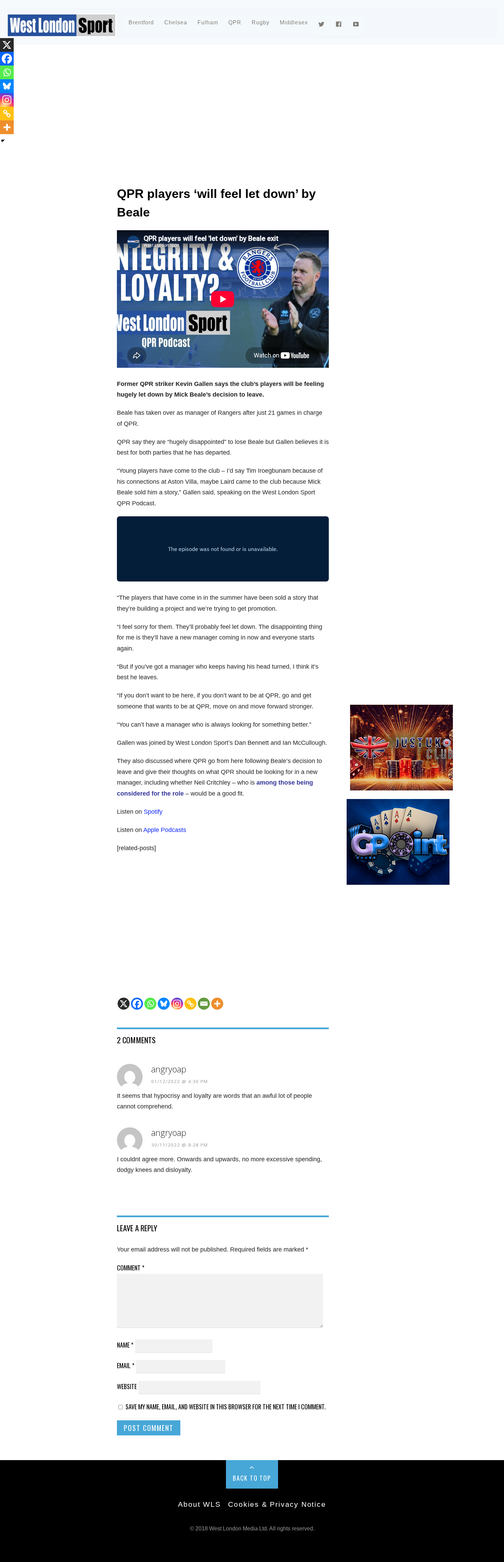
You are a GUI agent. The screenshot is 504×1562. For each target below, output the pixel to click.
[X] (124, 1004)
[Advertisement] (240, 111)
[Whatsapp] (150, 1004)
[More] (217, 1004)
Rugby (260, 22)
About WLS (199, 1504)
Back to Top (252, 1477)
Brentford (141, 22)
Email (125, 1365)
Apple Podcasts (164, 829)
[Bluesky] (164, 1004)
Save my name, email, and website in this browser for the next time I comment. (225, 1406)
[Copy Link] (190, 1004)
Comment (130, 1267)
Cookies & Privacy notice (277, 1504)
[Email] (204, 1004)
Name (125, 1344)
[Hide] (2, 140)
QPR (234, 22)
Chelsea (175, 22)
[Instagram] (177, 1004)
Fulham (207, 22)
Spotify (153, 811)
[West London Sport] (62, 32)
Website (127, 1386)
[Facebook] (137, 1004)
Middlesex (294, 22)
